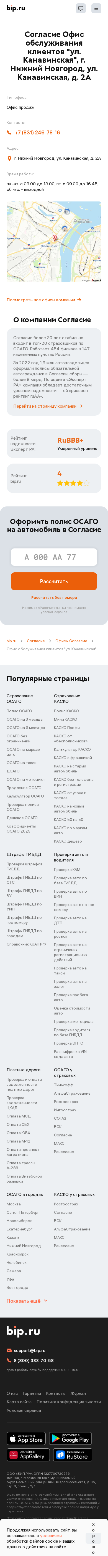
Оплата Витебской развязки (24, 1179)
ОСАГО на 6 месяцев (26, 727)
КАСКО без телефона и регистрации (74, 782)
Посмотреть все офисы (41, 299)
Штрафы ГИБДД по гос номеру (24, 920)
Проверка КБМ (67, 869)
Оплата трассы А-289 (21, 1165)
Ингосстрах (65, 1109)
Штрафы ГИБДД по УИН (24, 907)
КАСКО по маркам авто (70, 830)
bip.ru (11, 640)
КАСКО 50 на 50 (68, 819)
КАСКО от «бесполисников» (71, 738)
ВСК (57, 1126)
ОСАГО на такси (22, 762)
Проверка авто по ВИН (70, 894)
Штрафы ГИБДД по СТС (24, 880)
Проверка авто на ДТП (70, 920)
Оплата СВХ (18, 1124)
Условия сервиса (24, 1410)
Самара (14, 1270)
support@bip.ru (29, 1350)
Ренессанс (64, 1151)
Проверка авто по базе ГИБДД (70, 880)
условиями (51, 1535)
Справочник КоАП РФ (26, 944)
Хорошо (93, 1538)
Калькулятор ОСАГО (25, 796)
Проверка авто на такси (70, 971)
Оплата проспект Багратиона (23, 1152)
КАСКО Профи (67, 727)
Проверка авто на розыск (70, 934)
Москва (14, 1204)
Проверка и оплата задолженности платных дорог (24, 1084)
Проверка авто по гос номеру (74, 907)
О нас (12, 1393)
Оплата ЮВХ (18, 1132)
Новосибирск (19, 1220)
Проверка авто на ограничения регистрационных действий (70, 952)
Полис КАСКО (66, 710)
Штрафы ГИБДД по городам (24, 933)
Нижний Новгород (24, 1245)
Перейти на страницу (44, 406)
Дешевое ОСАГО (22, 817)
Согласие (36, 640)
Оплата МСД (19, 1116)
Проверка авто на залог (70, 984)
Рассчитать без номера (54, 597)
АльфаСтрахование (72, 1093)
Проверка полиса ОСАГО (23, 807)
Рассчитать (54, 581)
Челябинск (17, 1262)
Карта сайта (19, 1401)
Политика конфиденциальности (69, 1401)
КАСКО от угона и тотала (70, 795)
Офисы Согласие (71, 640)
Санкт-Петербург (23, 1212)
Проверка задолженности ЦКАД (22, 1102)
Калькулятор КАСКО (72, 749)
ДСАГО (13, 771)
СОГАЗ (60, 1118)
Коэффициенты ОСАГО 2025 (21, 829)
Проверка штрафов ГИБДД (24, 866)
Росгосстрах (66, 1101)
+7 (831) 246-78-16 (37, 132)
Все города (17, 1287)
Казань (13, 1237)
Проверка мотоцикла (74, 1021)
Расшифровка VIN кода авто (70, 1054)
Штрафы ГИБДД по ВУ (24, 893)
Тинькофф (63, 1084)
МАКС (59, 1143)
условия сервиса (54, 612)
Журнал (78, 1393)
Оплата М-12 (18, 1141)
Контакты (55, 1393)
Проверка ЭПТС (68, 1043)
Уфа (10, 1279)
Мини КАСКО (65, 719)
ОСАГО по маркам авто (23, 752)
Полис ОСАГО (19, 710)
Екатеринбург (19, 1229)
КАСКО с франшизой (73, 757)
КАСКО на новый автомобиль (69, 809)
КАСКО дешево (68, 841)
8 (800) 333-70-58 (34, 1360)
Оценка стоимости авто (72, 1011)
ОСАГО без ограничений (18, 738)
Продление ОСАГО (24, 787)
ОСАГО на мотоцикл (26, 779)
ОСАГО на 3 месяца (25, 719)
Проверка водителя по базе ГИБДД (72, 1032)
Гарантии (32, 1393)
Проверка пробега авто (71, 997)
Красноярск (18, 1254)
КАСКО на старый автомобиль (70, 769)
